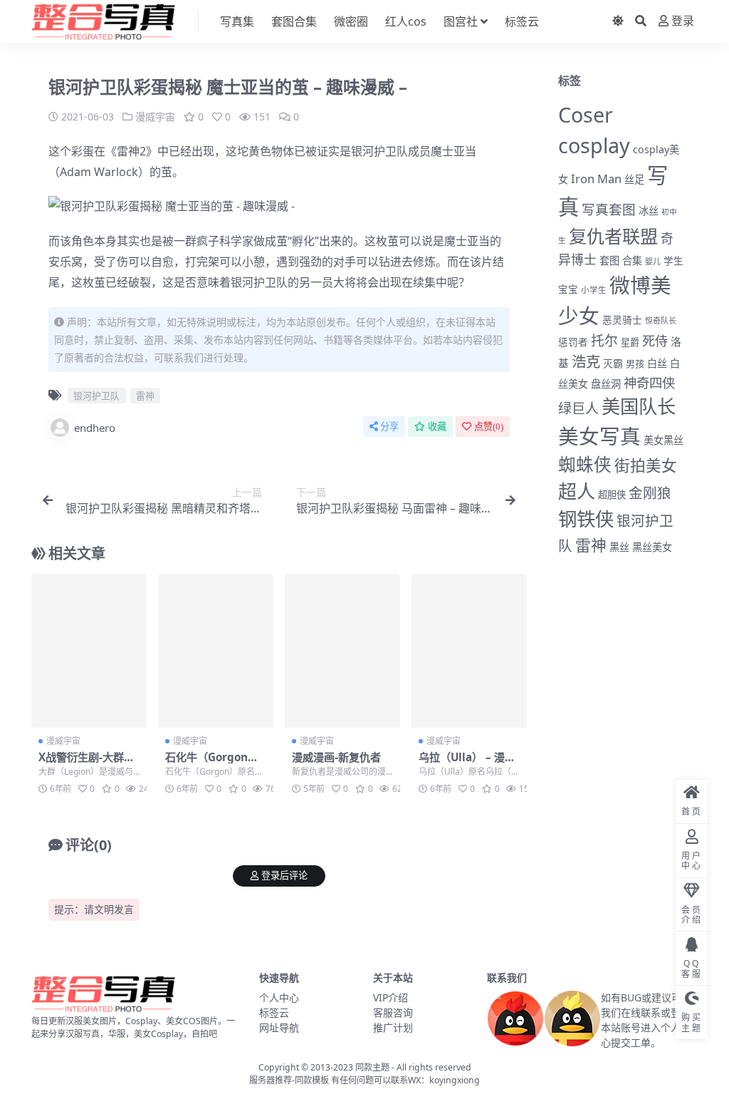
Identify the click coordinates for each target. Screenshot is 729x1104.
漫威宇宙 (155, 116)
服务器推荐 (270, 1080)
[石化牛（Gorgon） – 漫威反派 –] (215, 651)
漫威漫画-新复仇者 (336, 757)
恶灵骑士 (622, 319)
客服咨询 (393, 1012)
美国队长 (639, 406)
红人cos (405, 21)
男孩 (635, 363)
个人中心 (279, 997)
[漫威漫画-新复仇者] (342, 651)
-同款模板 (310, 1080)
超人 (576, 491)
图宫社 (461, 21)
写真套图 (609, 209)
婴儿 (653, 261)
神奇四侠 (649, 382)
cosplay (594, 145)
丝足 (634, 179)
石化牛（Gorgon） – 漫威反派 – (211, 763)
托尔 (604, 340)
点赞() (488, 426)
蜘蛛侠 (585, 464)
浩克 (586, 361)
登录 (682, 21)
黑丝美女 (652, 547)
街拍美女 (645, 465)
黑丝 (619, 547)
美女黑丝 (663, 440)
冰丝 (649, 210)
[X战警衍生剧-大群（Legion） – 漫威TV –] (89, 651)
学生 (673, 260)
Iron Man (596, 178)
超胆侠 (612, 494)
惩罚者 (573, 342)
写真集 (237, 21)
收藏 (437, 426)
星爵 (630, 342)
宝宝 (568, 289)
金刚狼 (650, 492)
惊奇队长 (660, 320)
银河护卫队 (379, 151)
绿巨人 (578, 408)
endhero (94, 428)
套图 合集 (620, 260)
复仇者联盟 (613, 236)
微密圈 (351, 21)
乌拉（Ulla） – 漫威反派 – (467, 763)
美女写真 (599, 436)
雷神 (128, 151)
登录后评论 (284, 875)
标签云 (522, 21)
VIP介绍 (390, 997)
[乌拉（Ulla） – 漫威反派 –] (469, 651)
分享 (389, 426)
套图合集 (294, 21)
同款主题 (372, 1067)
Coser (585, 114)
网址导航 (279, 1027)
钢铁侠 (586, 519)
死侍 (655, 340)
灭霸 (613, 363)
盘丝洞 (606, 384)
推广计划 (393, 1027)
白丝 (657, 363)
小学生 (594, 289)
